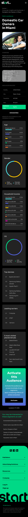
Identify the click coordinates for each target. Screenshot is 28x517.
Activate (14, 400)
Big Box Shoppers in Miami (10, 429)
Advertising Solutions (10, 464)
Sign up (6, 488)
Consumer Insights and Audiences (12, 10)
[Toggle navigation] (25, 3)
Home (4, 8)
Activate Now (14, 113)
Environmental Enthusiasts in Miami (12, 420)
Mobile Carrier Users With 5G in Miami (13, 425)
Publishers (6, 457)
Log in (5, 485)
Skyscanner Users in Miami (10, 437)
